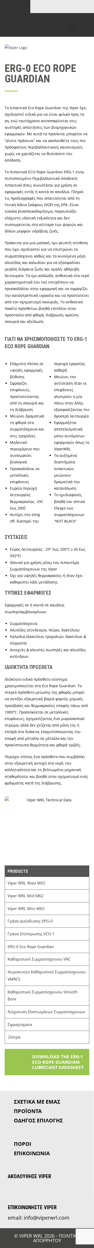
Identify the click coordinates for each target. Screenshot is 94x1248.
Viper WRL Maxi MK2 (26, 883)
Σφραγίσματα (20, 1024)
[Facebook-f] (50, 19)
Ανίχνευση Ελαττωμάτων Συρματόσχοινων (46, 1012)
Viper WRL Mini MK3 (26, 908)
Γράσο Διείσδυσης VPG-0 (30, 921)
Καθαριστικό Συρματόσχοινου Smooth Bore (43, 995)
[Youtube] (75, 19)
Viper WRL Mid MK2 (26, 896)
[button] (73, 27)
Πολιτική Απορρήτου (56, 1238)
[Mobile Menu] (86, 47)
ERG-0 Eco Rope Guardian (31, 946)
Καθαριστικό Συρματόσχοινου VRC (39, 959)
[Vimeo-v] (87, 19)
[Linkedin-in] (62, 19)
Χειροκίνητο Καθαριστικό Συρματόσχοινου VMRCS (47, 975)
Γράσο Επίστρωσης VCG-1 (31, 934)
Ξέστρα (14, 1037)
